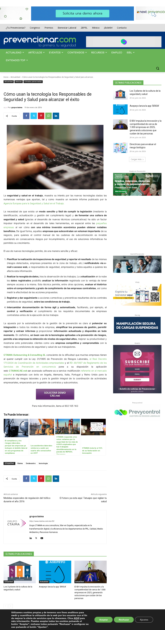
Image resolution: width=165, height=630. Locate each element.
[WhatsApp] (48, 116)
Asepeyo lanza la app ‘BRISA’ (52, 586)
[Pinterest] (41, 116)
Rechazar (124, 619)
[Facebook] (26, 116)
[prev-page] (6, 606)
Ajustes (144, 619)
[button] (157, 68)
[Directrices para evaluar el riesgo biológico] (120, 148)
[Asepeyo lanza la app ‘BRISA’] (55, 572)
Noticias (18, 81)
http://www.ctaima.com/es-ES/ (41, 521)
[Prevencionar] (40, 41)
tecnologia (43, 463)
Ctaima (20, 463)
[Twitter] (33, 116)
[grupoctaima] (6, 107)
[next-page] (11, 606)
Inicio (6, 77)
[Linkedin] (56, 116)
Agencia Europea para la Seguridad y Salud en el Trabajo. (34, 203)
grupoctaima (16, 107)
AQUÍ (76, 618)
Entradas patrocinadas (33, 81)
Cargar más (136, 159)
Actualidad (15, 77)
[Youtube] (42, 537)
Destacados (31, 463)
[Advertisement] (137, 223)
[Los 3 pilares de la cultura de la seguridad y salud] (20, 572)
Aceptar (103, 619)
